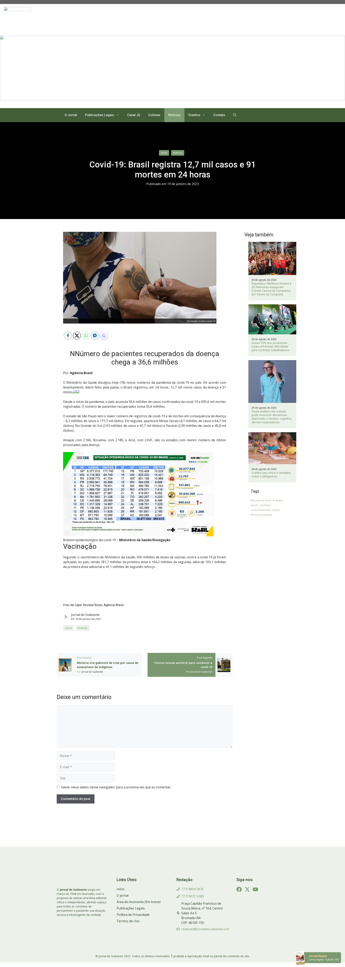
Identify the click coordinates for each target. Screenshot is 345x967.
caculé (254, 505)
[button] (234, 115)
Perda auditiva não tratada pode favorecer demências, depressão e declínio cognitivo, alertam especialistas (272, 417)
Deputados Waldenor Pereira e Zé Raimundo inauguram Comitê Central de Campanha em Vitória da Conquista (271, 289)
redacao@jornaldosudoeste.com (205, 929)
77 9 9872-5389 (192, 896)
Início (121, 889)
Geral (164, 152)
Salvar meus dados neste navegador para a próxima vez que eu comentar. (116, 787)
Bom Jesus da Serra (261, 500)
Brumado (278, 500)
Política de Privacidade (133, 914)
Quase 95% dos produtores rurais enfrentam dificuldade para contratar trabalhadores (270, 346)
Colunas (154, 115)
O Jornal (71, 115)
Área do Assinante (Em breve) (139, 902)
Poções (276, 510)
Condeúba (265, 505)
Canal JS (133, 115)
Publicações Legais (99, 115)
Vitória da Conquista (261, 514)
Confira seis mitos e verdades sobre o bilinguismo (271, 474)
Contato (219, 115)
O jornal (123, 895)
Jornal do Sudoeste (85, 614)
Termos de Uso (128, 921)
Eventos (194, 115)
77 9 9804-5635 (192, 889)
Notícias (174, 115)
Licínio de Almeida (261, 510)
